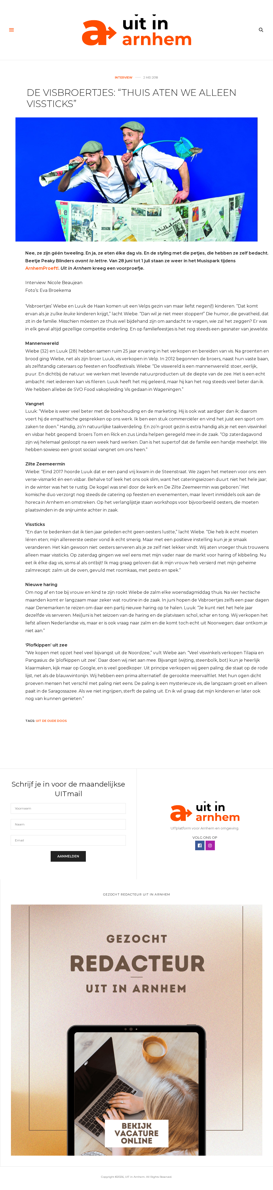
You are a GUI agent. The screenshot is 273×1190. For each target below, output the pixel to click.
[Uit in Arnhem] (136, 30)
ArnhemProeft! (41, 268)
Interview (124, 77)
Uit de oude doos (51, 721)
